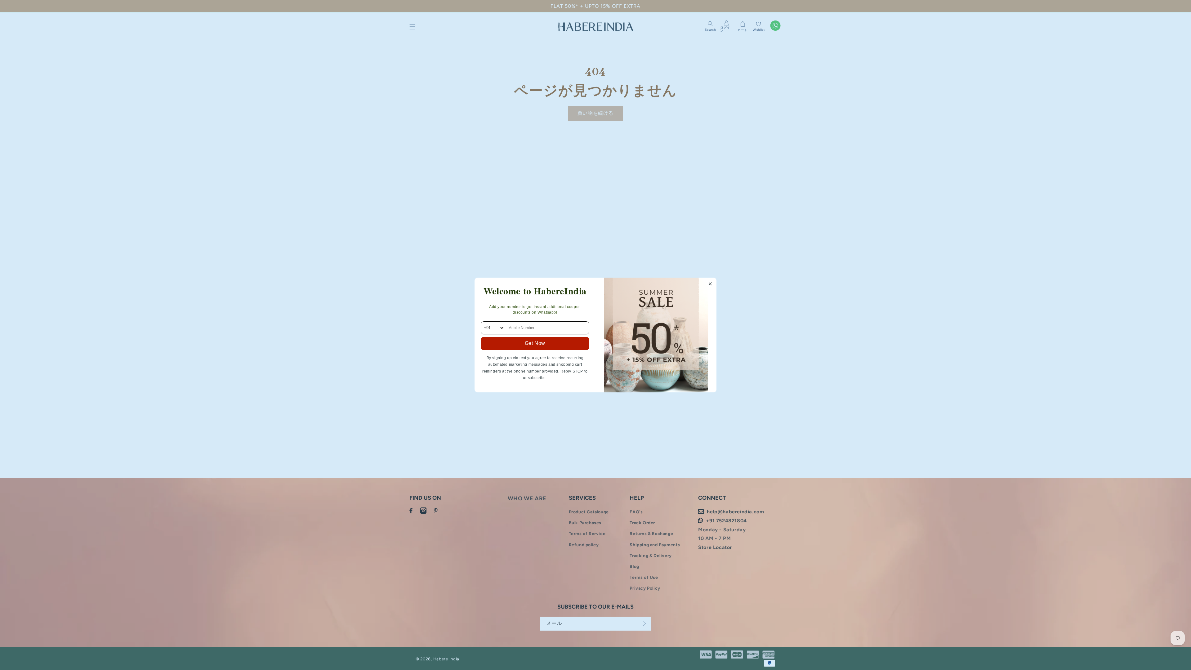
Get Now (535, 343)
